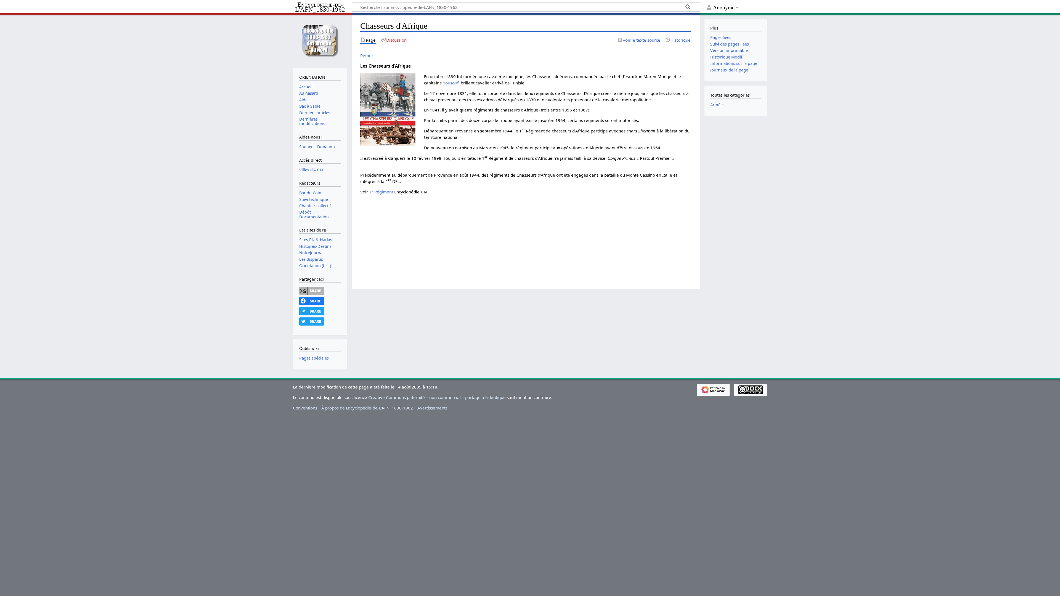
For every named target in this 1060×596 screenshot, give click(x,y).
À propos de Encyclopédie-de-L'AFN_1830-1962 (367, 408)
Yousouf (451, 83)
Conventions (305, 408)
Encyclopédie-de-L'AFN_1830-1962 (320, 7)
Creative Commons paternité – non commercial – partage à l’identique (437, 397)
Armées (717, 104)
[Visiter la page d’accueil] (320, 41)
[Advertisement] (525, 237)
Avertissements (432, 408)
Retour (366, 55)
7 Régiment (381, 192)
